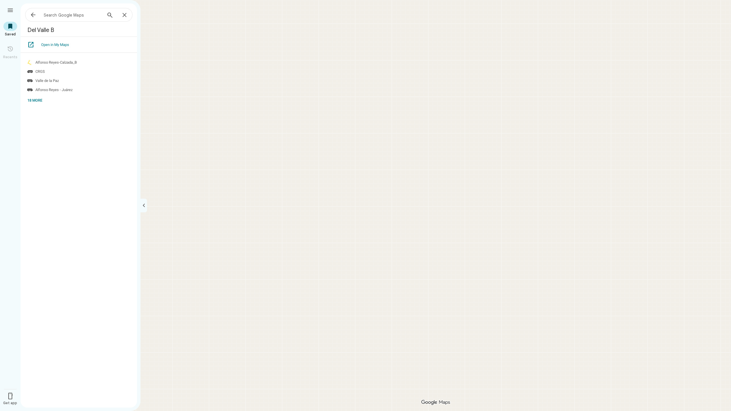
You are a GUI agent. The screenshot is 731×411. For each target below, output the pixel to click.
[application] (365, 205)
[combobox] (73, 14)
